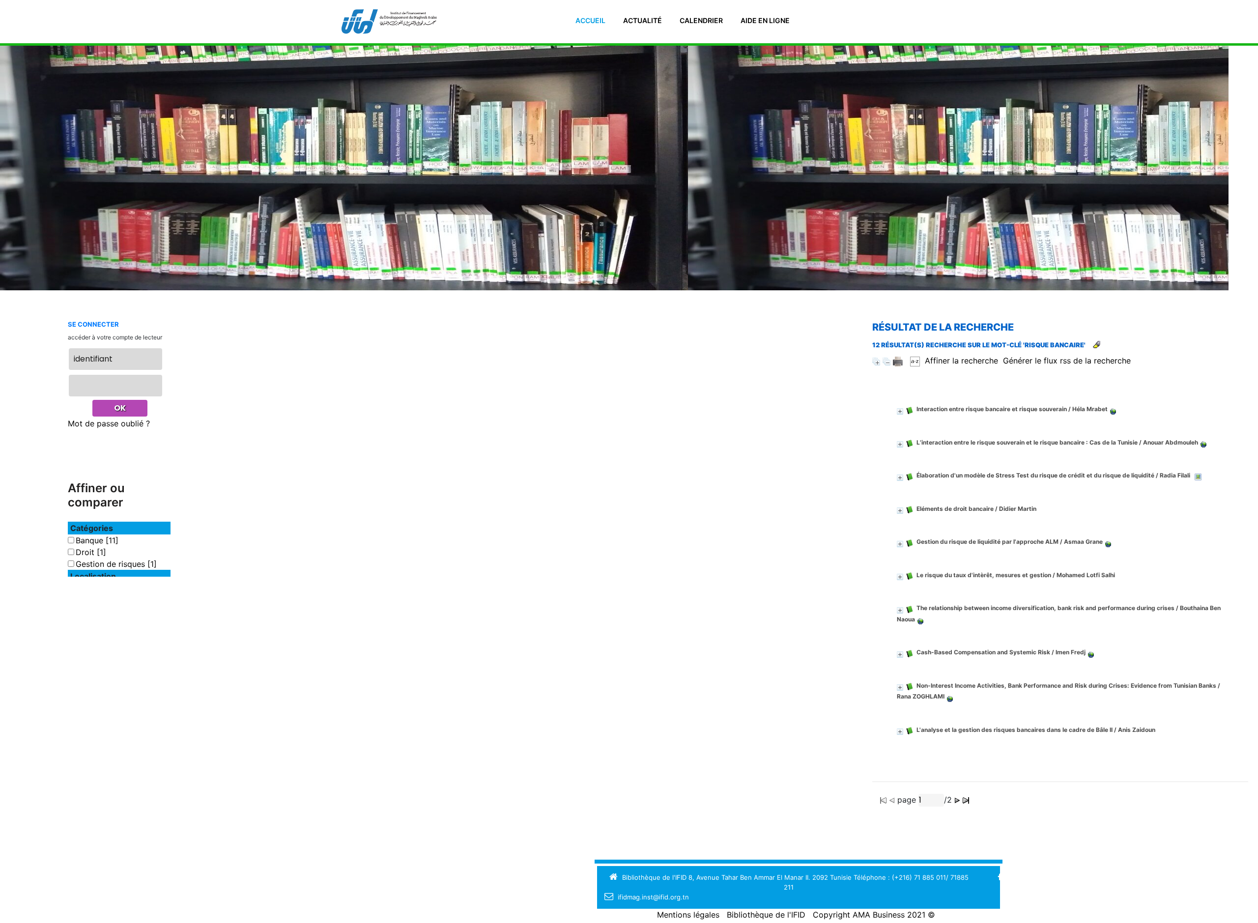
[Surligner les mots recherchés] (1096, 344)
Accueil (590, 20)
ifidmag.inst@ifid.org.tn (653, 897)
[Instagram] (1057, 877)
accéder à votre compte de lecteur (115, 337)
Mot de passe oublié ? (109, 423)
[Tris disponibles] (915, 360)
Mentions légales (688, 915)
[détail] (900, 411)
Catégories (91, 528)
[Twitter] (1029, 877)
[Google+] (1014, 877)
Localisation (93, 576)
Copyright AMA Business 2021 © (874, 915)
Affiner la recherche (961, 360)
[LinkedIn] (1043, 877)
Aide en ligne (765, 20)
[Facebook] (1000, 877)
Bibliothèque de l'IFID (766, 915)
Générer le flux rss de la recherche (1067, 360)
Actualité (642, 20)
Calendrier (701, 20)
